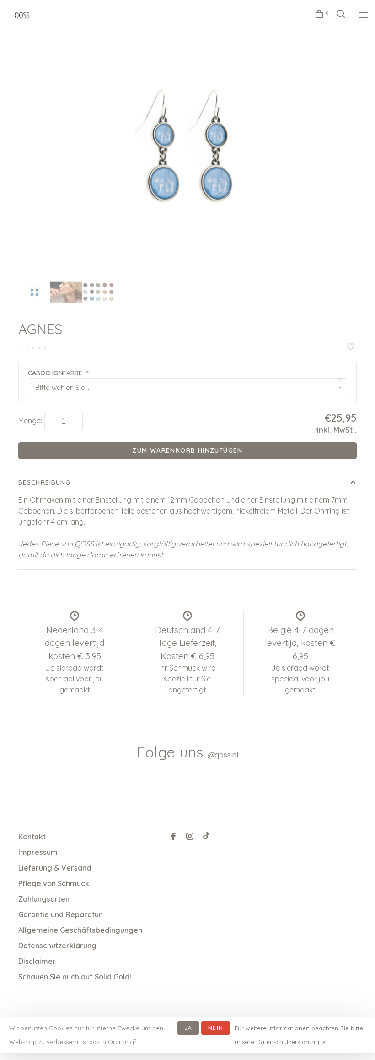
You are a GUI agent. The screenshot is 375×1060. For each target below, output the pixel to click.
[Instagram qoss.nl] (189, 836)
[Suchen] (342, 15)
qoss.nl (222, 754)
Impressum (38, 852)
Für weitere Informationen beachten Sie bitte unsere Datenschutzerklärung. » (299, 1034)
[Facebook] (173, 836)
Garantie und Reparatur (60, 914)
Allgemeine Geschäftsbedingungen (80, 930)
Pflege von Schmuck (53, 883)
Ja (188, 1027)
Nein (215, 1027)
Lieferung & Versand (54, 867)
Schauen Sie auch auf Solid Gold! (74, 976)
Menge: (30, 420)
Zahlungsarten (44, 898)
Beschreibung (44, 482)
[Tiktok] (206, 836)
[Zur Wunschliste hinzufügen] (350, 347)
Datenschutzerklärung (57, 945)
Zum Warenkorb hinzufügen (187, 450)
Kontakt (32, 836)
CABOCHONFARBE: (58, 373)
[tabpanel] (187, 161)
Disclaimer (37, 961)
